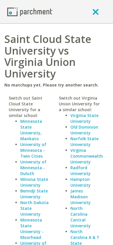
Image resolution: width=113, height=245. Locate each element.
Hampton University (80, 182)
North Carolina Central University (80, 217)
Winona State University (34, 182)
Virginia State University (84, 118)
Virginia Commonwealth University (86, 156)
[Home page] (30, 11)
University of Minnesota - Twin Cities (33, 150)
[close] (95, 11)
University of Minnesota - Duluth (33, 167)
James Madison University (80, 196)
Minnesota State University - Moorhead (31, 228)
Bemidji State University (34, 193)
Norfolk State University (84, 141)
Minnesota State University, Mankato (31, 129)
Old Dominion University (84, 130)
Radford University (80, 170)
